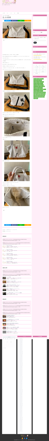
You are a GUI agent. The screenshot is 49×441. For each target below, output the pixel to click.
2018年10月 (21, 419)
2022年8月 (21, 367)
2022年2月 (21, 374)
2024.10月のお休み (10, 253)
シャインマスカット (36, 89)
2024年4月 (21, 346)
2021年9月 (21, 380)
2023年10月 (21, 353)
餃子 (34, 98)
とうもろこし (41, 81)
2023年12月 (21, 351)
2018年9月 (21, 420)
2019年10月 (21, 405)
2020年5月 (21, 397)
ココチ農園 (36, 66)
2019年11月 (21, 404)
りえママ (38, 83)
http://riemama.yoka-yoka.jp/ (37, 55)
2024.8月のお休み (9, 261)
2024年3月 (21, 347)
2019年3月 (21, 413)
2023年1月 (21, 361)
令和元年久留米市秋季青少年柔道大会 (12, 323)
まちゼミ (35, 83)
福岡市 (44, 95)
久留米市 (16, 246)
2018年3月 (21, 427)
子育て (11, 316)
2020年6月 (21, 396)
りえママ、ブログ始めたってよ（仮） (24, 436)
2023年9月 (21, 354)
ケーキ (40, 86)
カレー (12, 293)
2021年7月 (21, 382)
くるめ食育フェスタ (36, 81)
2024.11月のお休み (10, 249)
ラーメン (41, 90)
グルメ (10, 293)
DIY (36, 65)
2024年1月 (21, 350)
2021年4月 (21, 384)
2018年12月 (21, 417)
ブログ (13, 320)
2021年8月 (21, 381)
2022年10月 (21, 365)
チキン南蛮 (41, 89)
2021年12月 (21, 376)
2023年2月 (21, 360)
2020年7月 (21, 395)
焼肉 (41, 95)
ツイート (34, 48)
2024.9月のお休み (9, 257)
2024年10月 (21, 339)
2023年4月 (21, 358)
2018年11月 (21, 418)
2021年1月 (21, 388)
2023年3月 (21, 359)
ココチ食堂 (10, 246)
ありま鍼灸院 (39, 78)
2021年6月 (21, 383)
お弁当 (35, 80)
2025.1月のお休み (9, 245)
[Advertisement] (32, 6)
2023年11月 (21, 352)
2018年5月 (21, 425)
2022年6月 (21, 369)
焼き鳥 (39, 95)
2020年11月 (21, 390)
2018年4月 (21, 426)
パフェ (45, 89)
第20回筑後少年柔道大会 (10, 315)
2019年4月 (21, 412)
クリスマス (41, 84)
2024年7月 (21, 343)
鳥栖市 (37, 98)
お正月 (37, 80)
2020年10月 (21, 391)
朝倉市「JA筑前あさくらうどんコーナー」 (13, 288)
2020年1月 (21, 402)
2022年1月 (21, 375)
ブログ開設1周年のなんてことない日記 (13, 319)
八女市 (44, 92)
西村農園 (36, 73)
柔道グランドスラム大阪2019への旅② (13, 327)
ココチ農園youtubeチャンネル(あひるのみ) (11, 229)
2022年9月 (21, 366)
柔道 (13, 316)
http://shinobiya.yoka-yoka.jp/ (37, 59)
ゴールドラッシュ (40, 87)
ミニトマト (38, 90)
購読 (35, 42)
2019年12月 (21, 403)
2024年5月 (21, 345)
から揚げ (40, 80)
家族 (9, 316)
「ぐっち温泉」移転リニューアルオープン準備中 (14, 292)
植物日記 (43, 71)
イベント (41, 83)
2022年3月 (21, 373)
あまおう (35, 78)
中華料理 (35, 92)
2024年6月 (21, 344)
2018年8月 (21, 421)
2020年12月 (21, 389)
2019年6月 (21, 410)
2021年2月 (21, 387)
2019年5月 (21, 411)
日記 (10, 320)
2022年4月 (21, 372)
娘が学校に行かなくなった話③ (11, 331)
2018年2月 (21, 428)
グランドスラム (36, 86)
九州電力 (41, 92)
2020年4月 (21, 398)
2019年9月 (21, 406)
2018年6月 (21, 424)
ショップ (36, 68)
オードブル (35, 84)
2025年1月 (21, 338)
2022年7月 (21, 368)
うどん (42, 78)
